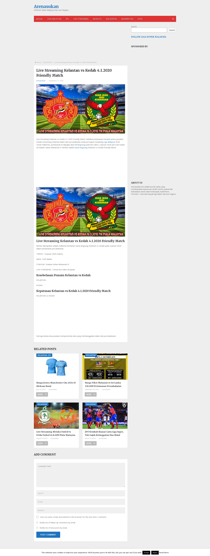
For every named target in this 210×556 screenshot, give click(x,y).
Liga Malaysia (109, 142)
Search (134, 26)
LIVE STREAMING (81, 19)
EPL (67, 19)
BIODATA (97, 19)
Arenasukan (46, 7)
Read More (164, 552)
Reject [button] (155, 552)
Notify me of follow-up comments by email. (57, 522)
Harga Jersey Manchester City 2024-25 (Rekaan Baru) (56, 384)
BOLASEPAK (111, 19)
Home (39, 62)
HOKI (140, 19)
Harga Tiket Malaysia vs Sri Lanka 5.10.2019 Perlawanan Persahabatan (103, 384)
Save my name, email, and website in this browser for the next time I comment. (73, 517)
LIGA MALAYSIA (54, 19)
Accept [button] (146, 552)
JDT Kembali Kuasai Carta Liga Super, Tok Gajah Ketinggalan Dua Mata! (104, 433)
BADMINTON (127, 19)
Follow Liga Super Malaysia (148, 37)
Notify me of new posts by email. (53, 528)
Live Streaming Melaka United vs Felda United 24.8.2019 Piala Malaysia (55, 433)
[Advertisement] (80, 44)
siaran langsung (80, 147)
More (40, 394)
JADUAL (39, 19)
